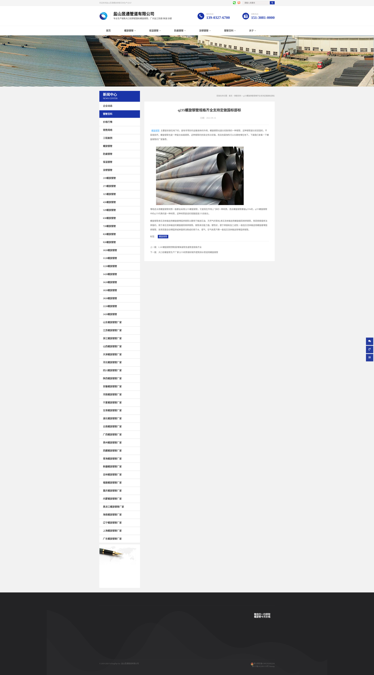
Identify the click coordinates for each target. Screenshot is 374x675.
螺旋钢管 (129, 30)
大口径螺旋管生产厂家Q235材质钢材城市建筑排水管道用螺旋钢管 (188, 252)
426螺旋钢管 (109, 202)
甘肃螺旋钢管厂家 (112, 410)
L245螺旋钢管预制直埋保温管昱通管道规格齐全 (180, 247)
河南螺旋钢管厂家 (112, 394)
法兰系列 (102, 657)
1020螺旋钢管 (110, 250)
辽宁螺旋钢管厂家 (112, 522)
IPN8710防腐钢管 (130, 653)
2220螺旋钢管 (110, 306)
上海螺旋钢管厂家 (112, 530)
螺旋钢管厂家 (104, 662)
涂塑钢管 (203, 30)
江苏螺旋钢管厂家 (112, 330)
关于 (251, 30)
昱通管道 (150, 635)
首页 (108, 30)
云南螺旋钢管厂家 (112, 426)
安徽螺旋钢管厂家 (112, 386)
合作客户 (150, 644)
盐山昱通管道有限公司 (130, 664)
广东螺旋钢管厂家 (112, 538)
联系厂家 (174, 644)
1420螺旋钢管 (110, 274)
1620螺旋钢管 (110, 282)
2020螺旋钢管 (110, 298)
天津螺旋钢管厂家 (112, 354)
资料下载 (150, 653)
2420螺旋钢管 (110, 314)
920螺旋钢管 (109, 242)
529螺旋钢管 (109, 210)
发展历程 (174, 648)
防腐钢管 (178, 30)
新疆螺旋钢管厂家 (112, 466)
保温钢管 (154, 30)
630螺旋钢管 (109, 218)
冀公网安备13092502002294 (264, 664)
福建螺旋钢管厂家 (112, 482)
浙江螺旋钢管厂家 (112, 338)
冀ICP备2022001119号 (260, 666)
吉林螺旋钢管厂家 (112, 474)
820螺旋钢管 (109, 234)
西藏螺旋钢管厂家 (112, 450)
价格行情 (107, 122)
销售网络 (107, 130)
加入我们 (174, 653)
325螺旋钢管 (109, 194)
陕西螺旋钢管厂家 (112, 378)
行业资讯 (198, 648)
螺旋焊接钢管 (128, 635)
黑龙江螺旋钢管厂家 (113, 506)
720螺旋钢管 (109, 226)
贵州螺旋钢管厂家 (112, 442)
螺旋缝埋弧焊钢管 (130, 648)
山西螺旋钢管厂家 (112, 346)
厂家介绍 (174, 635)
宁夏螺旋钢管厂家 (112, 402)
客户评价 (150, 648)
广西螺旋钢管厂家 (112, 434)
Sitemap (272, 666)
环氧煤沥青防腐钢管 (131, 662)
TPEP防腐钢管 (128, 640)
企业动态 (107, 106)
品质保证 (150, 657)
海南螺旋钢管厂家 (112, 514)
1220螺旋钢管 (110, 266)
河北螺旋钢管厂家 (112, 362)
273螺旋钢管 (109, 186)
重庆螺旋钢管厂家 (112, 490)
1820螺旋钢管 (110, 290)
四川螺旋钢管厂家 (112, 370)
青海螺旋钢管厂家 (112, 458)
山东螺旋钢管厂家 (112, 322)
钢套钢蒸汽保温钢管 (131, 657)
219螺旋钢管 (109, 178)
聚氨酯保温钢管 (129, 644)
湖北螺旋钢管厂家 (112, 418)
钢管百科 (228, 30)
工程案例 (107, 138)
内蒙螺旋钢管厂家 (112, 498)
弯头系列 (102, 653)
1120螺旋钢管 (110, 258)
